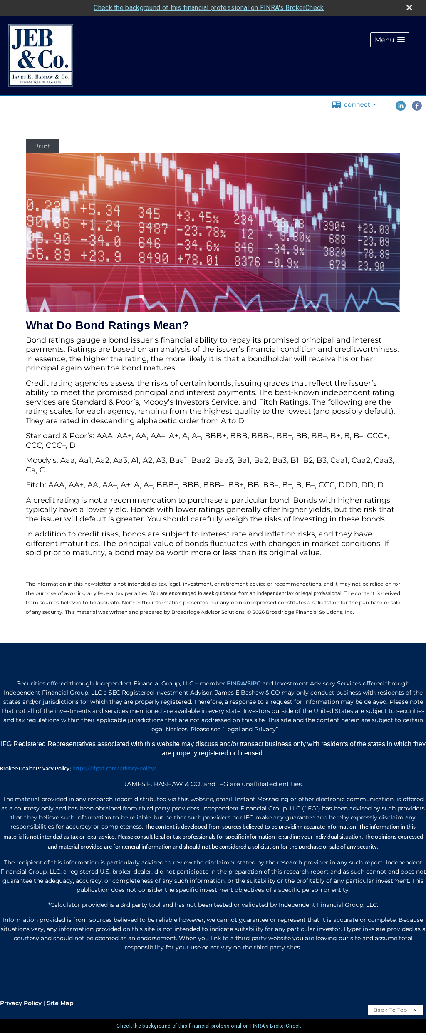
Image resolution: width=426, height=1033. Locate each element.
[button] (389, 39)
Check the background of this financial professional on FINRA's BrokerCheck (209, 8)
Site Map (60, 1003)
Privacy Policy (21, 1003)
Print (42, 146)
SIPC (254, 683)
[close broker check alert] (409, 7)
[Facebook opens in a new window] (417, 108)
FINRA (236, 683)
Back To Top (391, 1010)
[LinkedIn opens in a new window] (401, 108)
